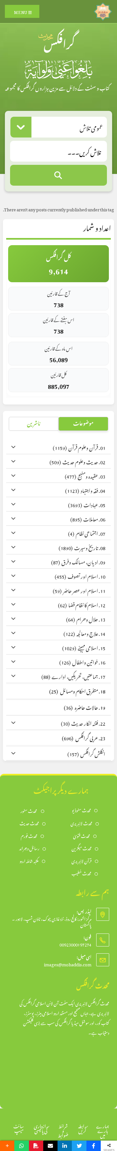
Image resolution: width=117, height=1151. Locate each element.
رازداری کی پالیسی (41, 1127)
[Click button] (58, 175)
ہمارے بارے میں (102, 1129)
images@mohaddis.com (67, 963)
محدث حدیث (29, 823)
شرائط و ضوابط (63, 1129)
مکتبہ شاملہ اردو (29, 860)
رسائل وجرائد (29, 848)
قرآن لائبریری (82, 860)
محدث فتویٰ (81, 835)
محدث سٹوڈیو (81, 810)
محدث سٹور (29, 810)
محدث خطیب (81, 873)
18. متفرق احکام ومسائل (77, 690)
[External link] (103, 10)
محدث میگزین (82, 848)
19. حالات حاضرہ (84, 706)
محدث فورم (29, 835)
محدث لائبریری (81, 823)
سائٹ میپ (18, 1127)
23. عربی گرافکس (83, 737)
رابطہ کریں (82, 1127)
